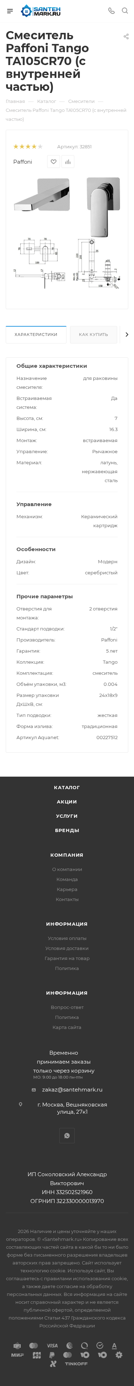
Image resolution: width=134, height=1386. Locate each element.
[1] (16, 146)
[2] (22, 146)
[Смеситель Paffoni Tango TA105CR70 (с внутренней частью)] (67, 206)
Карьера (67, 889)
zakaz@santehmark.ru (72, 1089)
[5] (40, 146)
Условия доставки (67, 948)
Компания (67, 855)
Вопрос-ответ (67, 1007)
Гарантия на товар (67, 958)
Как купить (93, 334)
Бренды (67, 830)
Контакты (67, 899)
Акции (67, 802)
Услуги (67, 816)
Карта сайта (67, 1027)
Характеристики (36, 334)
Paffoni (22, 161)
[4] (34, 146)
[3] (28, 146)
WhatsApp (67, 1135)
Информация (67, 924)
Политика (67, 968)
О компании (67, 869)
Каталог (67, 787)
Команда (67, 879)
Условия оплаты (67, 938)
